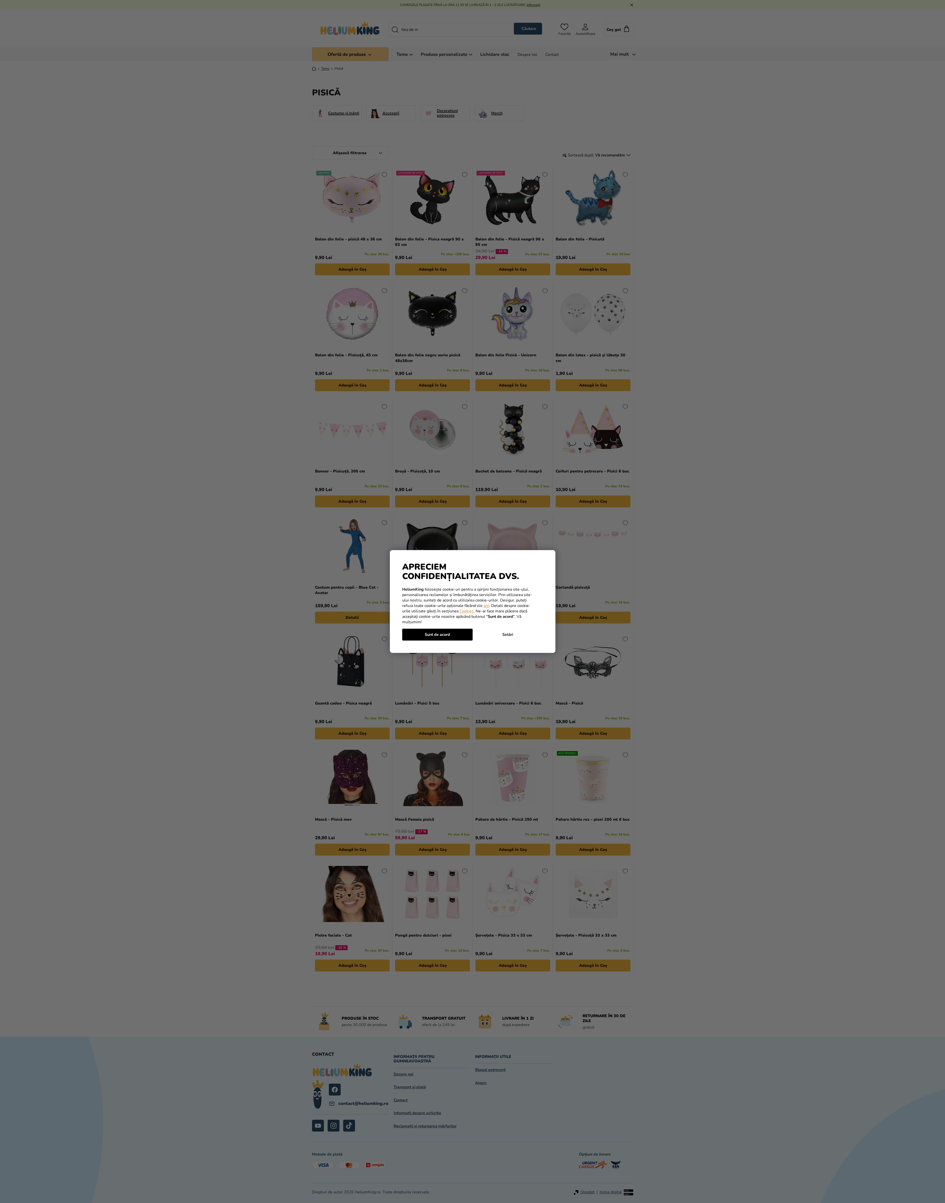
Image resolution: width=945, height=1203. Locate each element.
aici (486, 605)
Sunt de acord (437, 634)
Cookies (467, 611)
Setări (507, 634)
